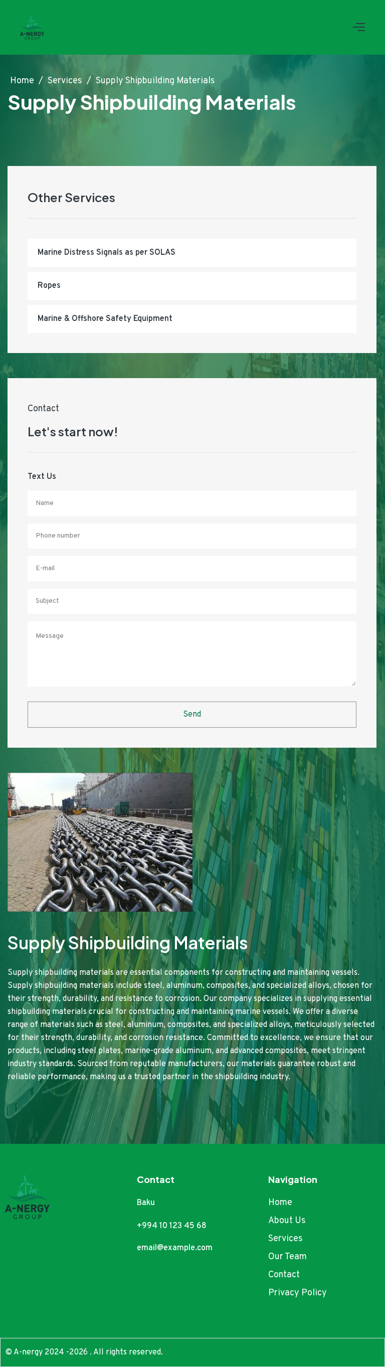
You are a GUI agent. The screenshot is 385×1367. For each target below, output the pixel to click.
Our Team (287, 1257)
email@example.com (175, 1248)
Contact (284, 1275)
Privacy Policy (297, 1293)
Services (66, 81)
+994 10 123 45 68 (172, 1226)
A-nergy (29, 1352)
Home (23, 81)
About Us (287, 1221)
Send (192, 715)
